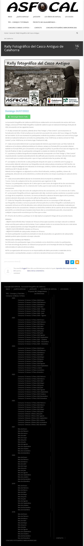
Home (6, 33)
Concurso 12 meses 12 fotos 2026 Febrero (32, 302)
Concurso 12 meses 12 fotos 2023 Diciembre (32, 398)
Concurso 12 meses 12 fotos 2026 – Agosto (32, 315)
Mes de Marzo (22, 462)
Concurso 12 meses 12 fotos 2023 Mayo (31, 383)
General (12, 33)
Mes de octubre (23, 449)
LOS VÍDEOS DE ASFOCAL (53, 17)
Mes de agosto (23, 444)
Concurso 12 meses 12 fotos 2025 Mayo (31, 329)
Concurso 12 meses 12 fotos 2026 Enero (31, 300)
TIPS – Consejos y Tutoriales (18, 22)
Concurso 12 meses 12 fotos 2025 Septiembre (33, 337)
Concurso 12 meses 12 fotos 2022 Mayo (31, 409)
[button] (17, 117)
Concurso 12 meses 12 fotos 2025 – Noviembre (33, 342)
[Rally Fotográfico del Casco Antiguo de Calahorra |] (42, 7)
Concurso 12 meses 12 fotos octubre (30, 368)
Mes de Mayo (22, 494)
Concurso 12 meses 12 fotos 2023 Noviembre (33, 396)
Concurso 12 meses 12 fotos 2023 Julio (30, 387)
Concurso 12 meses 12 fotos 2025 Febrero (32, 322)
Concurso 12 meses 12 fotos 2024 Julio (30, 361)
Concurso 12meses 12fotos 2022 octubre (31, 420)
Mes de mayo (22, 438)
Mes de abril (22, 435)
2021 (13, 427)
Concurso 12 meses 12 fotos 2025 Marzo (31, 324)
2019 (13, 483)
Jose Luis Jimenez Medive (11, 261)
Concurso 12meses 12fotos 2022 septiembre (32, 418)
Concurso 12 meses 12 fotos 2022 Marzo (31, 405)
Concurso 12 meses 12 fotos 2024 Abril (30, 355)
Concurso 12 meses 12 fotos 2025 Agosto (31, 335)
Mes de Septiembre (24, 503)
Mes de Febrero (23, 459)
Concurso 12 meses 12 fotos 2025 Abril (30, 326)
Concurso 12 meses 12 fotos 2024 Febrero (32, 350)
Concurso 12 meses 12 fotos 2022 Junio (31, 411)
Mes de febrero (23, 431)
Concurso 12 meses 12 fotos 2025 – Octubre (32, 339)
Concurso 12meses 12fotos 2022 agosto (31, 416)
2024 (13, 346)
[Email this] (77, 262)
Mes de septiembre (24, 446)
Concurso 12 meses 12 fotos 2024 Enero (31, 348)
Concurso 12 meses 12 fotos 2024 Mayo (31, 357)
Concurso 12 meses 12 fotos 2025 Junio (31, 331)
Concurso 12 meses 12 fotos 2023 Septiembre (33, 392)
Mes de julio (22, 442)
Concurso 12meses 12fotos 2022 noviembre (32, 422)
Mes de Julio (22, 499)
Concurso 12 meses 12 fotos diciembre (31, 372)
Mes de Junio (22, 497)
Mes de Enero (22, 429)
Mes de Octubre (23, 534)
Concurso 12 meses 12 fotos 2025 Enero (31, 320)
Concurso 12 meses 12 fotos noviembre (31, 370)
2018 (13, 512)
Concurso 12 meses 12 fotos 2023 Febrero (32, 377)
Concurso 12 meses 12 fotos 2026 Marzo (31, 305)
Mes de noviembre (24, 451)
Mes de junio (22, 440)
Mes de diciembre (24, 453)
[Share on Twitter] (72, 262)
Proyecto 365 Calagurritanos (44, 22)
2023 (13, 374)
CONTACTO (38, 28)
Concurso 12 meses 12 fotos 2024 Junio (31, 359)
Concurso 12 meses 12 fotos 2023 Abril (30, 381)
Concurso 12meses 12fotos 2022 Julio (30, 414)
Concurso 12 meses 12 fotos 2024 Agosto (31, 363)
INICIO (10, 17)
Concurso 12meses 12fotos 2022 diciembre (32, 425)
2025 (13, 318)
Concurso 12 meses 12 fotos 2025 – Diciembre (33, 344)
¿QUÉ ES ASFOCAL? (22, 17)
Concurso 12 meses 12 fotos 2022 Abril (30, 407)
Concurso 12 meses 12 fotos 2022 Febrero (32, 403)
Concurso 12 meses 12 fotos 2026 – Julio (31, 313)
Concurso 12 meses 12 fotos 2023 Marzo (31, 379)
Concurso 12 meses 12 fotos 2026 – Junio (31, 311)
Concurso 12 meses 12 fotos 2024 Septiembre (33, 366)
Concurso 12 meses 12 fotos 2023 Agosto (31, 390)
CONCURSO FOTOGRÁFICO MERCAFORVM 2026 (61, 28)
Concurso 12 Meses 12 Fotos (18, 28)
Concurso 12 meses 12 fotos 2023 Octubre (32, 394)
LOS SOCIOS (69, 17)
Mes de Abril (22, 492)
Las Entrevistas (39, 293)
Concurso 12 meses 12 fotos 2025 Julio (30, 333)
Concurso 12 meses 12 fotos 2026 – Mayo (31, 309)
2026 (13, 298)
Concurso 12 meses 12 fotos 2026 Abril (30, 307)
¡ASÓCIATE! (36, 17)
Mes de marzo (22, 433)
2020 (13, 455)
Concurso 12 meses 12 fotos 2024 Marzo (31, 353)
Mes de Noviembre (24, 479)
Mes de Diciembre (24, 510)
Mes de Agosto (23, 501)
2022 (13, 401)
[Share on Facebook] (67, 262)
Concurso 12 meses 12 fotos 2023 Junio (31, 385)
